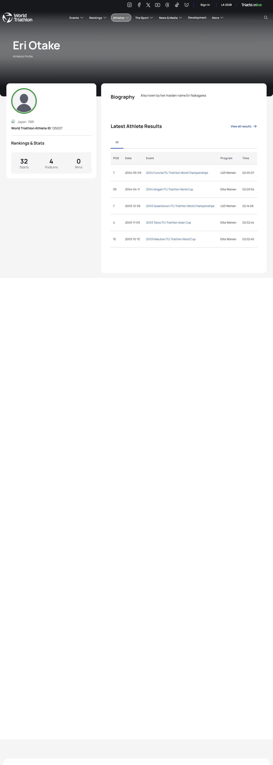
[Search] (266, 17)
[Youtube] (157, 5)
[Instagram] (129, 5)
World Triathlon (17, 18)
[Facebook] (139, 5)
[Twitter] (148, 5)
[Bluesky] (186, 5)
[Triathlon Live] (251, 5)
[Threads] (167, 5)
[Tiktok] (176, 5)
